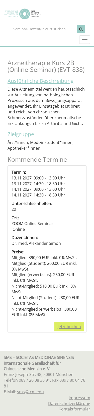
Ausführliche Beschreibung (41, 80)
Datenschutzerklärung (69, 403)
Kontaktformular (74, 409)
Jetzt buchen (69, 326)
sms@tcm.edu (30, 391)
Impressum (79, 397)
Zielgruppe (21, 134)
